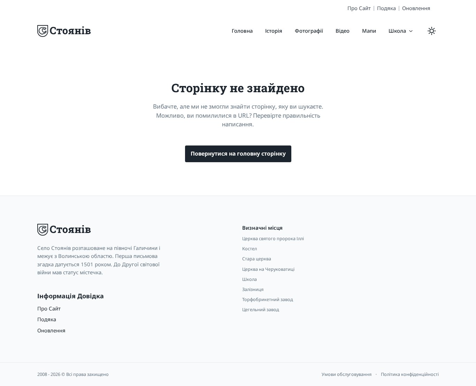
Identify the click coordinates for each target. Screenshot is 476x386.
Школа (249, 279)
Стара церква (256, 258)
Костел (249, 248)
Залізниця (252, 289)
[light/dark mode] (432, 31)
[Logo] (64, 31)
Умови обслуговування (346, 374)
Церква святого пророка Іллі (273, 238)
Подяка (386, 8)
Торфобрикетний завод (267, 299)
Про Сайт (359, 8)
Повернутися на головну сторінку (238, 153)
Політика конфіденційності (410, 374)
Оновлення (416, 8)
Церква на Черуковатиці (268, 269)
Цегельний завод (260, 309)
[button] (401, 31)
